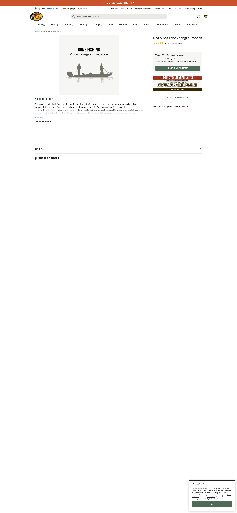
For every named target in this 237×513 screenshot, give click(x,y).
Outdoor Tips (159, 9)
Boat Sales (115, 9)
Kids (135, 24)
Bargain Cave (193, 24)
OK (212, 504)
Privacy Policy (205, 499)
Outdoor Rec (162, 24)
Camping (98, 24)
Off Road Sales (126, 9)
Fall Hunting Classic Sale (118, 3)
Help (200, 9)
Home (177, 24)
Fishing (41, 24)
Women (123, 24)
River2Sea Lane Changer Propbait (177, 38)
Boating (54, 24)
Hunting (83, 24)
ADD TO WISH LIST (175, 97)
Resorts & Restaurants (143, 9)
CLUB (169, 9)
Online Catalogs (189, 9)
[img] (205, 16)
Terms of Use (211, 497)
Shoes (146, 24)
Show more (39, 117)
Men (111, 24)
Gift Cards (177, 9)
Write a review (177, 43)
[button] (203, 2)
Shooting (69, 24)
